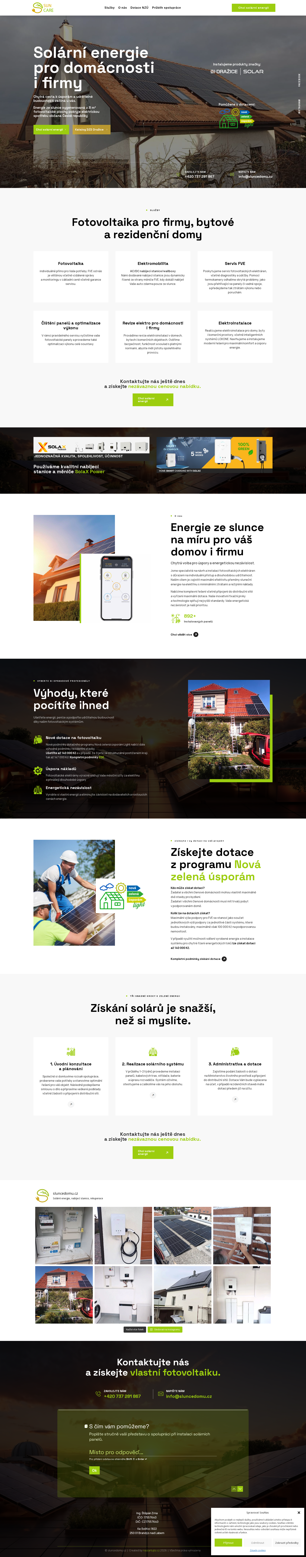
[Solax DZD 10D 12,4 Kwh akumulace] (242, 1295)
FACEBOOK (299, 80)
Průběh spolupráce (166, 7)
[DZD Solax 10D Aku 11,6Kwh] (123, 1295)
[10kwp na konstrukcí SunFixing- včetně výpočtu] (182, 1235)
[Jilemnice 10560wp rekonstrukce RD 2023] (182, 1295)
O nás (122, 7)
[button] (299, 1512)
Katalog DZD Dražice (91, 129)
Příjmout (228, 1542)
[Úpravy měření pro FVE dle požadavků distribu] (64, 1235)
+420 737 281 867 (122, 1396)
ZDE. (102, 757)
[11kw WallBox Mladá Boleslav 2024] (123, 1235)
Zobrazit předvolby (287, 1542)
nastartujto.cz (151, 1550)
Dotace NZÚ (140, 7)
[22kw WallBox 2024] (242, 1235)
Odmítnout (257, 1542)
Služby (109, 7)
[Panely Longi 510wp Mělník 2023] (64, 1295)
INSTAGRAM (299, 106)
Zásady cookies (258, 1550)
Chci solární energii (253, 8)
